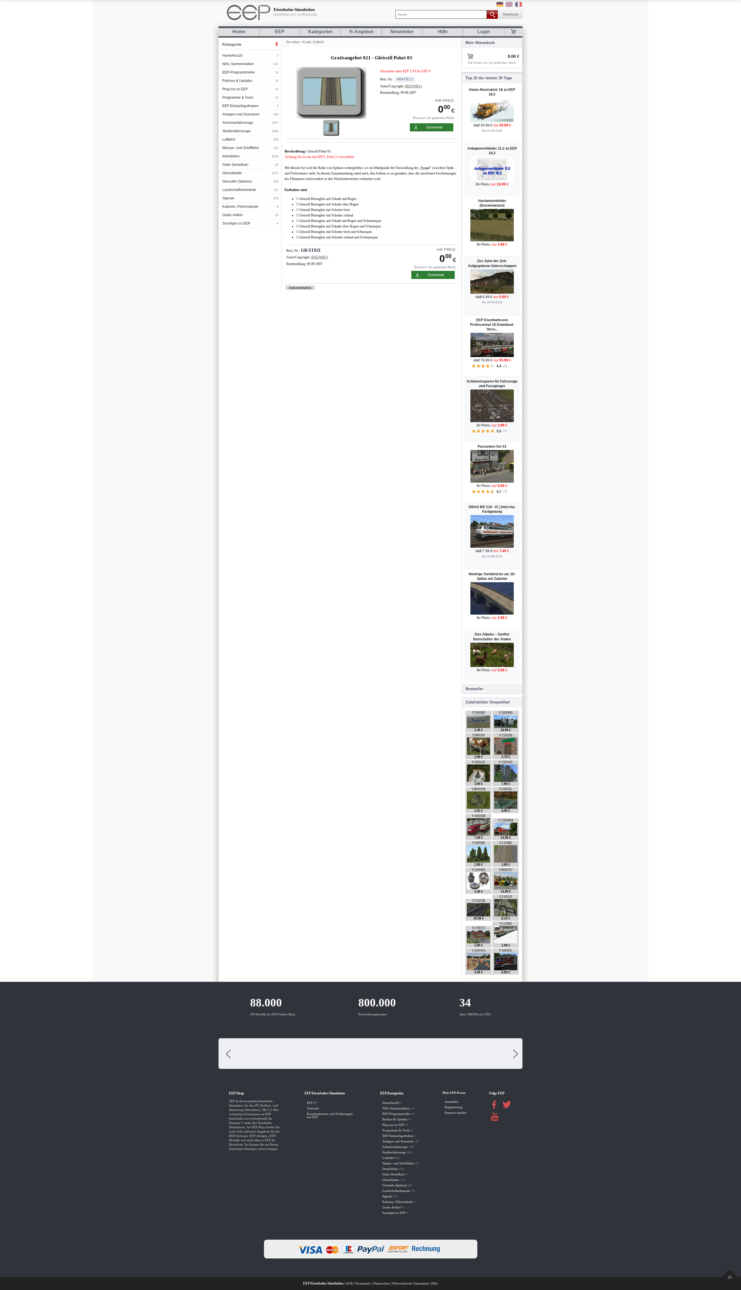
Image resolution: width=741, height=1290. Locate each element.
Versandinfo (363, 1283)
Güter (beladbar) (235, 165)
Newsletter (402, 31)
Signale (228, 198)
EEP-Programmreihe (238, 72)
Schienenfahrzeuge (237, 123)
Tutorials (313, 1108)
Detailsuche (510, 14)
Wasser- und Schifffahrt (240, 148)
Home (238, 31)
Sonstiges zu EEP (236, 223)
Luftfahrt (228, 139)
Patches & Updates (237, 81)
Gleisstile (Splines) (237, 181)
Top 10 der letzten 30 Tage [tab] (488, 78)
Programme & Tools (237, 97)
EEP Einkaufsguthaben (240, 106)
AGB (349, 1283)
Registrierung (454, 1107)
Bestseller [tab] (474, 689)
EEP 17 (312, 1103)
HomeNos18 (232, 56)
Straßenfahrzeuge (236, 131)
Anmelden (451, 1101)
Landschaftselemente (239, 190)
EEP (280, 31)
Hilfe (443, 31)
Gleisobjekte (232, 173)
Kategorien (320, 31)
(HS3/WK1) (413, 86)
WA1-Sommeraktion (238, 64)
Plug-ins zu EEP (235, 89)
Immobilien (231, 156)
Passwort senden (455, 1112)
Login (483, 31)
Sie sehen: (293, 42)
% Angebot (361, 31)
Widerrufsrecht (402, 1283)
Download (434, 127)
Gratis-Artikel (232, 215)
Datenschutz (381, 1283)
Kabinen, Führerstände (240, 207)
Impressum (421, 1283)
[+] (331, 93)
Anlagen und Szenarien (241, 114)
